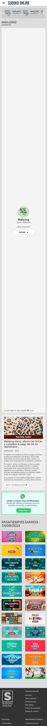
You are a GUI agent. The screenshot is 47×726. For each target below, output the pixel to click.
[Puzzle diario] (35, 632)
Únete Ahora (23, 510)
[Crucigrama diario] (12, 564)
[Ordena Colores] (12, 591)
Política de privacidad (32, 708)
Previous (3, 13)
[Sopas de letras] (35, 618)
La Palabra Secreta (31, 723)
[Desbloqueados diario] (12, 618)
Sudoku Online (19, 3)
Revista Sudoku (30, 702)
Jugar (22, 232)
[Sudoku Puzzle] (12, 673)
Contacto (28, 695)
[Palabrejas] (12, 550)
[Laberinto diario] (12, 659)
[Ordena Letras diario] (12, 646)
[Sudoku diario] (35, 673)
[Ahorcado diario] (35, 591)
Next (43, 13)
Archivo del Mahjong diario (15, 485)
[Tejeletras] (35, 550)
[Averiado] (35, 605)
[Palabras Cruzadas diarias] (12, 536)
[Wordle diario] (12, 577)
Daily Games (29, 705)
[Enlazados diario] (12, 605)
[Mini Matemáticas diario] (35, 646)
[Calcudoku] (35, 659)
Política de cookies (31, 711)
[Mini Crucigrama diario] (35, 564)
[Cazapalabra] (35, 536)
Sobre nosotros (30, 698)
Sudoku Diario (7, 723)
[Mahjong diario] (35, 577)
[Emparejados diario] (12, 632)
